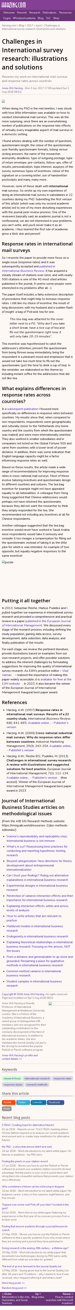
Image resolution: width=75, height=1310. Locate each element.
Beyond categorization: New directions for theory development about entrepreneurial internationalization (39, 865)
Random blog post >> (14, 1288)
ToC (48, 18)
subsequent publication (22, 409)
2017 (30, 25)
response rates (62, 1078)
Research (34, 12)
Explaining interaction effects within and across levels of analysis (37, 908)
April (39, 25)
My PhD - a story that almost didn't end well (27, 1147)
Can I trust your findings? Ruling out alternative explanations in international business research (38, 877)
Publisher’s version (21, 750)
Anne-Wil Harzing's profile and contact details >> (20, 1057)
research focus (12, 1078)
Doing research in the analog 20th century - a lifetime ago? (35, 1248)
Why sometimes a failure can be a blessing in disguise (33, 1186)
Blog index (38, 1295)
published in (28, 268)
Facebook (54, 1102)
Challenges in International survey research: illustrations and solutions (34, 27)
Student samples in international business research (34, 983)
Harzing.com (9, 25)
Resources (65, 12)
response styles (13, 1084)
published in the (36, 623)
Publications (50, 12)
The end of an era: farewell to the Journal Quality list (31, 1266)
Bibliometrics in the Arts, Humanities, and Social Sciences (16, 1298)
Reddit (7, 1102)
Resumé (22, 12)
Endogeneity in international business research (37, 936)
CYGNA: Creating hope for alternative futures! (28, 1125)
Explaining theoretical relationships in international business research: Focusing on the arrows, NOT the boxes (40, 946)
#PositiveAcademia (24, 18)
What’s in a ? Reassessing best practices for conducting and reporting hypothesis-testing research (37, 850)
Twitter (22, 1102)
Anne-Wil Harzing (12, 88)
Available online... (39, 723)
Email (7, 1108)
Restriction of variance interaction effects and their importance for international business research (40, 898)
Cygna (7, 18)
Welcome (9, 12)
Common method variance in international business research (34, 973)
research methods (37, 1084)
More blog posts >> (13, 1283)
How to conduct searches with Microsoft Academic (59, 1298)
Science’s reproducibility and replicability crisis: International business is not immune (37, 838)
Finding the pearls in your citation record (25, 1161)
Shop (56, 18)
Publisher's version (44, 778)
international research (37, 1078)
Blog (40, 18)
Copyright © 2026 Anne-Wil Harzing (23, 994)
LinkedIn (37, 1102)
